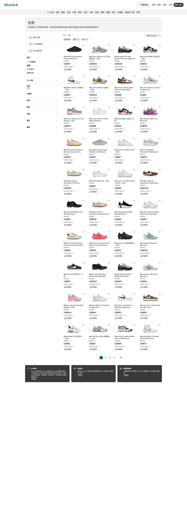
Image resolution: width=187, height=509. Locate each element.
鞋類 (102, 12)
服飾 (108, 12)
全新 (69, 12)
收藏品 (120, 12)
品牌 (57, 12)
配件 (114, 12)
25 (121, 358)
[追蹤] (83, 45)
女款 (86, 12)
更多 (138, 12)
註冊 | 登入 (178, 5)
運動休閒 (30, 73)
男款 (80, 12)
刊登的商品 (144, 5)
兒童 (91, 12)
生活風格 (30, 69)
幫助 (165, 5)
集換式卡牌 (130, 12)
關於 (159, 5)
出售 (170, 5)
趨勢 (63, 12)
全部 (52, 12)
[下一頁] (124, 357)
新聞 (153, 5)
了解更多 (49, 379)
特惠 (74, 12)
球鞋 (97, 12)
